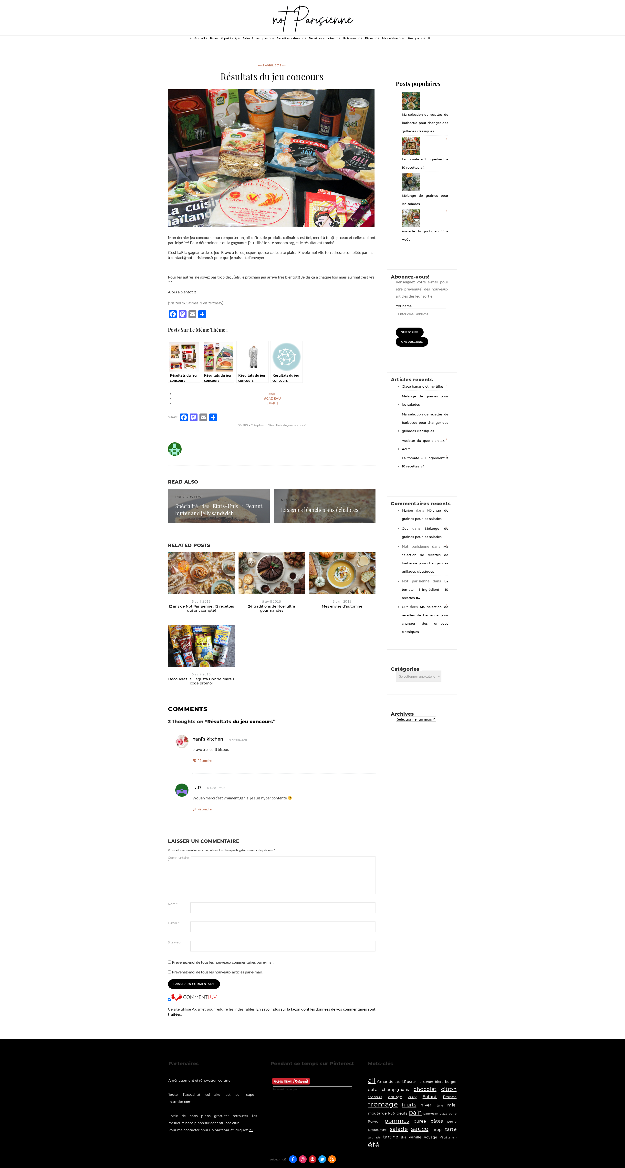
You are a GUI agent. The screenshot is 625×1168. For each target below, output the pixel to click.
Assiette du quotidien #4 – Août (425, 235)
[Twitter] (322, 1159)
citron (449, 1089)
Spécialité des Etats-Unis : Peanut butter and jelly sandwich (218, 510)
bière (439, 1082)
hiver (425, 1104)
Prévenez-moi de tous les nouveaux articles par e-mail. (217, 972)
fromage (383, 1104)
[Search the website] (429, 38)
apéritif (400, 1082)
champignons (395, 1089)
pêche (452, 1121)
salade (399, 1129)
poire (453, 1113)
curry (412, 1097)
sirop (437, 1129)
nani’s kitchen (207, 739)
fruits (409, 1104)
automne (414, 1082)
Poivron (374, 1121)
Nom (172, 904)
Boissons (349, 38)
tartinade (374, 1137)
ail (371, 1080)
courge (395, 1097)
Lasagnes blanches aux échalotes (319, 509)
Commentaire (178, 859)
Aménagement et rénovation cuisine (199, 1080)
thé (403, 1137)
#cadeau (272, 398)
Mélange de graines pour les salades (425, 200)
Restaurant (377, 1130)
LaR (196, 787)
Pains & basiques (255, 38)
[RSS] (332, 1159)
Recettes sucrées (322, 38)
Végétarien (448, 1137)
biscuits (428, 1082)
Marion (407, 510)
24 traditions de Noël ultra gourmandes (271, 608)
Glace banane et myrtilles (423, 386)
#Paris (272, 403)
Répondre (205, 761)
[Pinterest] (312, 1159)
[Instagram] (303, 1159)
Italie (439, 1105)
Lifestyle (412, 38)
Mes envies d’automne (342, 606)
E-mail (173, 923)
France (450, 1097)
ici (251, 1130)
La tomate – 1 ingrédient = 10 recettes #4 (425, 163)
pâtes (436, 1121)
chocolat (425, 1089)
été (374, 1144)
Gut (405, 528)
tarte (451, 1129)
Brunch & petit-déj (224, 38)
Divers (243, 425)
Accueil (199, 38)
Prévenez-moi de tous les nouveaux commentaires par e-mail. (223, 962)
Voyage (430, 1137)
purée (420, 1121)
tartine (390, 1137)
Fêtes (369, 38)
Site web (174, 942)
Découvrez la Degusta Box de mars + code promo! (201, 681)
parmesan (430, 1113)
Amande (385, 1081)
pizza (443, 1113)
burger (451, 1082)
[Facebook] (293, 1159)
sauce (419, 1128)
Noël (392, 1113)
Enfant (430, 1096)
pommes (397, 1120)
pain (415, 1112)
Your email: (405, 305)
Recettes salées (289, 38)
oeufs (402, 1113)
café (372, 1089)
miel (452, 1105)
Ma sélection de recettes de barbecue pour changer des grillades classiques (425, 123)
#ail (272, 394)
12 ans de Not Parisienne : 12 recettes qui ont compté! (201, 608)
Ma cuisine (390, 38)
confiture (375, 1097)
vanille (415, 1137)
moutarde (377, 1113)
